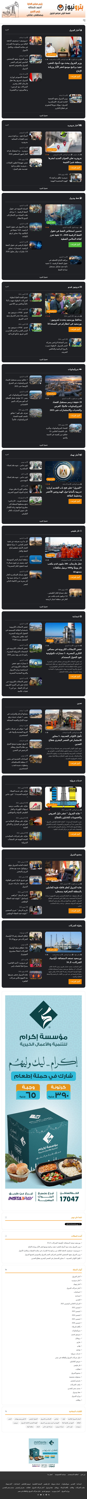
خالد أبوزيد (77, 645)
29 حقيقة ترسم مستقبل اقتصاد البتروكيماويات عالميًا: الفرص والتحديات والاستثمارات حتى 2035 (66, 406)
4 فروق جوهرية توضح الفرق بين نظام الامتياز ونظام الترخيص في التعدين (17, 747)
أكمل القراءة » (75, 76)
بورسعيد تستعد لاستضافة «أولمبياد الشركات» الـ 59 (63, 1243)
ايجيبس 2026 (76, 1323)
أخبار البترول (74, 30)
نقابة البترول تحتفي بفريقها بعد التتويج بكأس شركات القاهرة (18, 978)
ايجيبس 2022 (76, 1307)
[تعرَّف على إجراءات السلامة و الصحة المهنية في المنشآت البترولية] (35, 836)
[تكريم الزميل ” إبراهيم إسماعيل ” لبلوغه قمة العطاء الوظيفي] (35, 895)
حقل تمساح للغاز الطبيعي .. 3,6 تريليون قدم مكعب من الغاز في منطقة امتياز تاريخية (57, 596)
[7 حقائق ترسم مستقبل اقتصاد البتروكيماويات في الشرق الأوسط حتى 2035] (35, 380)
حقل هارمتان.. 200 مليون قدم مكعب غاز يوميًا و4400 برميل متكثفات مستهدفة (65, 567)
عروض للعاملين (75, 1361)
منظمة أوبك (30, 1426)
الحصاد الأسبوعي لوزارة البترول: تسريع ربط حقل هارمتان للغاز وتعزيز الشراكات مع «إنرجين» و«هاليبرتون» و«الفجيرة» (18, 83)
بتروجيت (78, 1426)
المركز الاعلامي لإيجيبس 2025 (70, 1304)
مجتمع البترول (75, 1373)
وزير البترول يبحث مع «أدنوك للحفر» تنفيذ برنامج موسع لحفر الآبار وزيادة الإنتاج (64, 67)
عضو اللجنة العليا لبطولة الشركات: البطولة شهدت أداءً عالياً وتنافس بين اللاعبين (17, 300)
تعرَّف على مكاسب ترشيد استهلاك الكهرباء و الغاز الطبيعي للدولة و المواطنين (18, 809)
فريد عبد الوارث (75, 59)
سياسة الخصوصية (60, 1474)
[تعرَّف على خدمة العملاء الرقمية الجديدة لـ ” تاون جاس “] (35, 791)
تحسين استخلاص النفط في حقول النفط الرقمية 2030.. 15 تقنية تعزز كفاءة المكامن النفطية (66, 235)
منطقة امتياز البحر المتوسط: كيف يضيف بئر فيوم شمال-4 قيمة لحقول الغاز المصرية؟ (17, 563)
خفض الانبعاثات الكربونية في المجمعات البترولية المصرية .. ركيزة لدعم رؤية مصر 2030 (17, 651)
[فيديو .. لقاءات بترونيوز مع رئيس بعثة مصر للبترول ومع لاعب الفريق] (35, 312)
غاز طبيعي (77, 1365)
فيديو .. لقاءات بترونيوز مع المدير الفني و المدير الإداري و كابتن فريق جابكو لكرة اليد (17, 330)
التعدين (78, 1300)
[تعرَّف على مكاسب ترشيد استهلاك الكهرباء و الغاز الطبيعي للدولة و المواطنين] (35, 806)
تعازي (78, 1342)
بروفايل (77, 1338)
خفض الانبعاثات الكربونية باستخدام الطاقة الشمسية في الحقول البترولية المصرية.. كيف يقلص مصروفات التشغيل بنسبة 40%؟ (17, 633)
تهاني (78, 1346)
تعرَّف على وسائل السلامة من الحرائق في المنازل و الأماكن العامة (17, 824)
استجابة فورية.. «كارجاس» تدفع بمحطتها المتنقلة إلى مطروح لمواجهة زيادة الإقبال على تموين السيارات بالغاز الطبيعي (17, 507)
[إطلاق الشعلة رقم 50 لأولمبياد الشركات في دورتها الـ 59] (35, 936)
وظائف (78, 1400)
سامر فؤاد (77, 316)
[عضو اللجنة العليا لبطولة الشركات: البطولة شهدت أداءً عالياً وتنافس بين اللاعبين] (35, 297)
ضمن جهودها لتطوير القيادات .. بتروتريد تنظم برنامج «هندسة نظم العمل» (17, 166)
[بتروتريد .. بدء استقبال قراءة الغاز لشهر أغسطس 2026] (35, 151)
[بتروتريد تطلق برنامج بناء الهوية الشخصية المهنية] (75, 177)
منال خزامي (76, 154)
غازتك (38, 1426)
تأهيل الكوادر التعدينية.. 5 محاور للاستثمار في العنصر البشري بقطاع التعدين (65, 740)
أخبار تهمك (75, 455)
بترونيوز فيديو (74, 287)
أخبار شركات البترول (73, 1288)
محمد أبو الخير (64, 59)
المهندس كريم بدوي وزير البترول (49, 1423)
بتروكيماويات (76, 1330)
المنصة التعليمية (37, 1484)
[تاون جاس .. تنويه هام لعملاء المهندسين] (35, 477)
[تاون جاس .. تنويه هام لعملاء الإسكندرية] (35, 465)
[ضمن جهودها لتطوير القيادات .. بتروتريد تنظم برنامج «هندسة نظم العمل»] (35, 162)
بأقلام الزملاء (76, 1327)
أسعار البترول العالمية (74, 1419)
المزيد (7, 30)
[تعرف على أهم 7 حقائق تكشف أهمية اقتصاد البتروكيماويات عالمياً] (35, 413)
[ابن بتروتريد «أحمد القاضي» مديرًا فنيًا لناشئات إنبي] (35, 963)
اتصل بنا (50, 1474)
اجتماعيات (77, 1292)
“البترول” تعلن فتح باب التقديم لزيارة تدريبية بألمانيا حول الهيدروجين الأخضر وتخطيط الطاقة (64, 491)
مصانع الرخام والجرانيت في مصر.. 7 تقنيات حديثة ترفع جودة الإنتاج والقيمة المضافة (17, 717)
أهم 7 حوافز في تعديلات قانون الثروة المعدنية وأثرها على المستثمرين (16, 732)
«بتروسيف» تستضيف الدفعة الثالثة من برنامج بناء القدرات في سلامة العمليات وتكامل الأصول (49, 1251)
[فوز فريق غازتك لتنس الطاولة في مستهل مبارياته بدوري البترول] (35, 880)
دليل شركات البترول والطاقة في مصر (67, 1357)
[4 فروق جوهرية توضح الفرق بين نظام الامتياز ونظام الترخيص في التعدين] (35, 744)
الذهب (10, 1419)
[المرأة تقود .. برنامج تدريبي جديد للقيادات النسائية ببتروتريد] (35, 136)
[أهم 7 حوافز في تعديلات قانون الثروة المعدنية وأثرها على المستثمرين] (35, 729)
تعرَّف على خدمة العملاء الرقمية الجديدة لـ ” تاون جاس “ (16, 794)
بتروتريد (15, 1423)
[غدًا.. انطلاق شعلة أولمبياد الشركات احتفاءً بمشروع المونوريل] (35, 948)
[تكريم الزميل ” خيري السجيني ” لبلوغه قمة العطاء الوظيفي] (35, 910)
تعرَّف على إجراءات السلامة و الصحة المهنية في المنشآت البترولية (17, 839)
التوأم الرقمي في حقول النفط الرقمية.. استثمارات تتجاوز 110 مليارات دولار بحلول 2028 (17, 248)
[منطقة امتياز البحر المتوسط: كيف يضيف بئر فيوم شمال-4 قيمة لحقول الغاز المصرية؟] (35, 559)
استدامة (77, 1296)
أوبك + (63, 1419)
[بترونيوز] (43, 9)
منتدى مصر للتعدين (74, 1388)
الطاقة (79, 1423)
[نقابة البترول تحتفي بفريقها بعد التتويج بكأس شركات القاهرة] (35, 974)
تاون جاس (69, 1426)
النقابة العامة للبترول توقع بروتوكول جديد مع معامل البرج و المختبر (18, 868)
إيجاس (56, 1419)
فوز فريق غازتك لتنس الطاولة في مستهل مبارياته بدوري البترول (17, 883)
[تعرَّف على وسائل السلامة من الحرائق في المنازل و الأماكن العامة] (35, 821)
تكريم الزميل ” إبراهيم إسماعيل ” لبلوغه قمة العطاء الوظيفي (17, 898)
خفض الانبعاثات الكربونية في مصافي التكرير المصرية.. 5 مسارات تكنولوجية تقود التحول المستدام (64, 653)
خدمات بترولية (75, 1354)
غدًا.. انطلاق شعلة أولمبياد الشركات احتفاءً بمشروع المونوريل (18, 951)
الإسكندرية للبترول (46, 1419)
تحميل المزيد (44, 115)
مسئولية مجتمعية (74, 1377)
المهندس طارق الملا (68, 1423)
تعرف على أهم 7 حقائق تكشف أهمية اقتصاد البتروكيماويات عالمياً (19, 416)
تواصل (78, 1350)
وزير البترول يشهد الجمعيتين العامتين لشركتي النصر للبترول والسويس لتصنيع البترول (52, 1254)
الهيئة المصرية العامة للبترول (29, 1423)
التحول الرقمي (33, 1419)
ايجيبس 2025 (76, 1319)
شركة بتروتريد (60, 1426)
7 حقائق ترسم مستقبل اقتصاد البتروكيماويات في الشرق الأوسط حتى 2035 (16, 383)
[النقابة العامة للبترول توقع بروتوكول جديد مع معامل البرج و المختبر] (35, 865)
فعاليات (78, 1369)
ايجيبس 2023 (76, 1311)
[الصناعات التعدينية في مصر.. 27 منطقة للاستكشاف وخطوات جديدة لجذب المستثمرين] (35, 759)
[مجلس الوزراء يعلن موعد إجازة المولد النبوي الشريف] (35, 489)
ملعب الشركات (75, 1384)
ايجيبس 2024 (76, 1315)
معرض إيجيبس (75, 1381)
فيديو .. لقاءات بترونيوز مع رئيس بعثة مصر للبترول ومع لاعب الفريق (17, 315)
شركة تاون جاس (47, 1426)
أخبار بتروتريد (73, 125)
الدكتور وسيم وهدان (20, 1419)
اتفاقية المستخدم (73, 1474)
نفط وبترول (76, 1392)
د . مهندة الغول (76, 227)
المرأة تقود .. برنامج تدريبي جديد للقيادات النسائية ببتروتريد (18, 139)
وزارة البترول (76, 1396)
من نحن (83, 1474)
